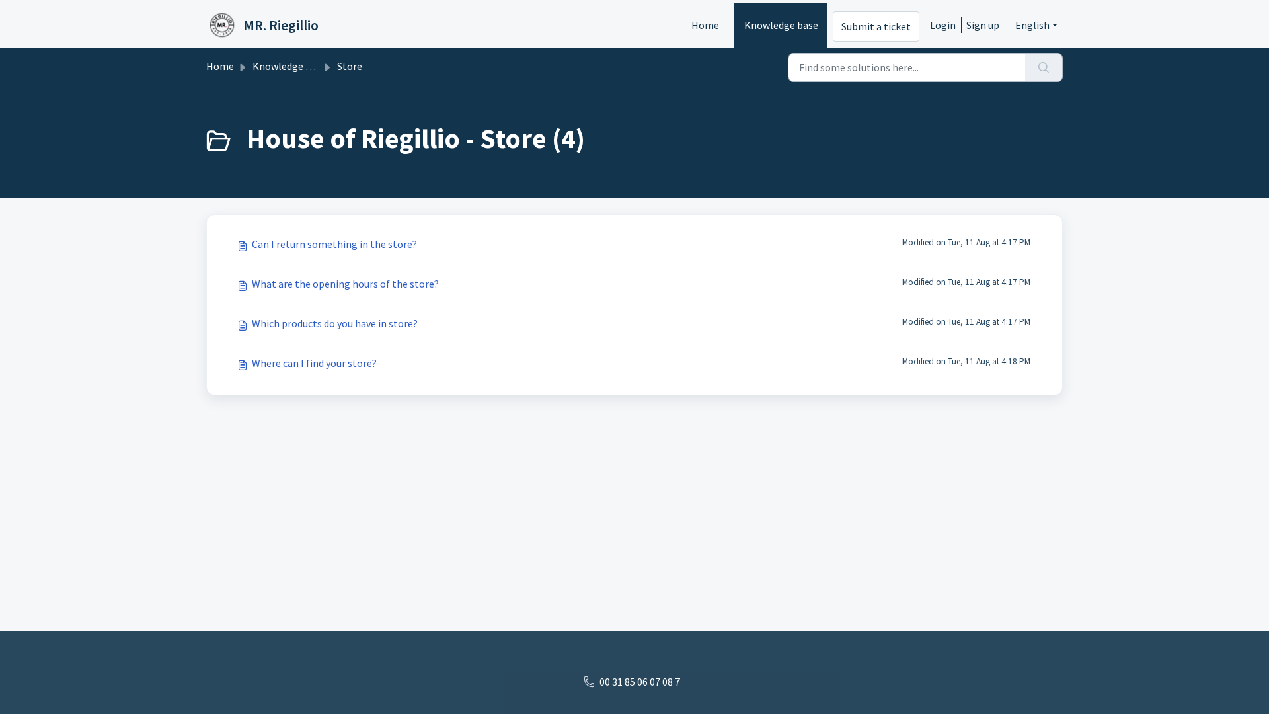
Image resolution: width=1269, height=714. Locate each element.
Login (943, 25)
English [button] (1032, 25)
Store (349, 66)
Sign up (982, 25)
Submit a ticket (876, 26)
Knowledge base (781, 25)
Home (705, 25)
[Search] (1044, 67)
